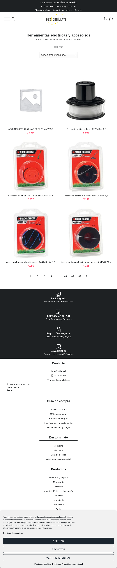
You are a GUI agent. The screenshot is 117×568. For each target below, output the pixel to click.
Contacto (78, 10)
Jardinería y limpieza (59, 477)
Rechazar (58, 549)
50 (79, 276)
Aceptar (58, 541)
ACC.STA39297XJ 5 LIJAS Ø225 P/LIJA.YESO (30, 129)
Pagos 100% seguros (58, 333)
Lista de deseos (58, 455)
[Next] (86, 276)
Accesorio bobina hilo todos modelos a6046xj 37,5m (86, 262)
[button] (7, 19)
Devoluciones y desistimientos (58, 423)
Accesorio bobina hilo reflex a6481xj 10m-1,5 (86, 195)
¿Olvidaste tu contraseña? (58, 459)
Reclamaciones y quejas (58, 427)
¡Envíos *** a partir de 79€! (58, 6)
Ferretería (58, 486)
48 (65, 276)
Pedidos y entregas (58, 418)
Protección (58, 504)
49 (72, 276)
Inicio (39, 39)
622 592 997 (60, 375)
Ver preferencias (58, 557)
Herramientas (58, 500)
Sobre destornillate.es (62, 10)
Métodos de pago (58, 414)
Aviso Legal (78, 564)
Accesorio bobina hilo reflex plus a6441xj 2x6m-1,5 (30, 262)
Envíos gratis (58, 298)
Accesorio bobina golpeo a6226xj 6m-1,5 (86, 129)
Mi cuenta (58, 446)
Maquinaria (58, 482)
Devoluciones (58, 351)
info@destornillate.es (60, 380)
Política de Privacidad (61, 564)
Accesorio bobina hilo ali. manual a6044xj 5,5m (30, 195)
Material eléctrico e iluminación (58, 491)
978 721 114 (60, 371)
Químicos (58, 495)
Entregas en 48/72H (58, 316)
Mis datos (58, 450)
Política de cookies (42, 564)
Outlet (58, 509)
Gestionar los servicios (13, 533)
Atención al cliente (42, 10)
